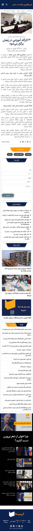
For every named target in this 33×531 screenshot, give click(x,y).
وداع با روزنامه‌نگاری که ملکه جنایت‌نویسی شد (20, 342)
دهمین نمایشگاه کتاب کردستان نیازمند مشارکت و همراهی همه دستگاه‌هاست (17, 409)
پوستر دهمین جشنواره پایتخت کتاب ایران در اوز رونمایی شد (16, 329)
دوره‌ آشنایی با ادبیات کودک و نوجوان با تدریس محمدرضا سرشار (17, 396)
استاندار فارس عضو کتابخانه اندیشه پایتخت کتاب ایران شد (17, 339)
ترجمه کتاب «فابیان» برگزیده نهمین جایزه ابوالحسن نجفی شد (16, 238)
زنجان (18, 11)
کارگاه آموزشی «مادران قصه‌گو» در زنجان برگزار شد (17, 318)
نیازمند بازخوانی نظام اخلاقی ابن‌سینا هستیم (20, 404)
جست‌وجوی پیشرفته (5, 521)
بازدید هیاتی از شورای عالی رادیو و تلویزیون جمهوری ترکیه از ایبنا (9, 484)
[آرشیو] (11, 526)
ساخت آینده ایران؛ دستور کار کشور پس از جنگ (8, 494)
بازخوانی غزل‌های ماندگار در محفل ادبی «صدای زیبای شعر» (16, 228)
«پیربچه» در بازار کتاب (25, 367)
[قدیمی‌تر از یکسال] (16, 258)
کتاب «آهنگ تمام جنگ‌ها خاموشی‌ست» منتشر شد (17, 232)
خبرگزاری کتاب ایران (19, 54)
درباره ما (17, 521)
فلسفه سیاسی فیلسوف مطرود (23, 383)
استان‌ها (23, 11)
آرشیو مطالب (28, 521)
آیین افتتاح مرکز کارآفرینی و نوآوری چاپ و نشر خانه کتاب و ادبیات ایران (16, 354)
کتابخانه (28, 154)
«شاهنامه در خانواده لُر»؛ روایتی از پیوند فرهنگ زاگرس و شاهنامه (16, 211)
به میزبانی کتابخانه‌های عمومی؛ (16, 36)
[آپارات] (22, 526)
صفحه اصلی (29, 11)
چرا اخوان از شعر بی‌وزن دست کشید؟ (22, 359)
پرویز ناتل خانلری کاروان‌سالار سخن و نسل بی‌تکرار (17, 220)
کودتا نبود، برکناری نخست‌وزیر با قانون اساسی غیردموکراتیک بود (18, 223)
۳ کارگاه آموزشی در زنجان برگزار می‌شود (16, 42)
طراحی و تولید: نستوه (14, 528)
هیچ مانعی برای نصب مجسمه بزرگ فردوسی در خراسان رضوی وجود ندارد (15, 216)
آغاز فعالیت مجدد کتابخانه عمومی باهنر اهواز (20, 374)
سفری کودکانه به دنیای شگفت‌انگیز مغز (21, 363)
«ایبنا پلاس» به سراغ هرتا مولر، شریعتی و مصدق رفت (18, 400)
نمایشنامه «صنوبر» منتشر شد (23, 350)
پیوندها (13, 521)
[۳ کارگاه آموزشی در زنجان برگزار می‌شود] (16, 23)
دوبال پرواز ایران (11, 459)
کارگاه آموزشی (19, 154)
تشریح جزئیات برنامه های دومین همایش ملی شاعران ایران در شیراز (16, 334)
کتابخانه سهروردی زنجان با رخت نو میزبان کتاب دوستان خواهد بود (17, 269)
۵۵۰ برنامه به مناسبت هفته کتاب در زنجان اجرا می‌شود (18, 294)
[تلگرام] (19, 526)
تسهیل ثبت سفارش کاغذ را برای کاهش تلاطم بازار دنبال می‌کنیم (17, 379)
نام (30, 170)
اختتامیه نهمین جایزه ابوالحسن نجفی (10, 471)
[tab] (21, 325)
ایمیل (29, 178)
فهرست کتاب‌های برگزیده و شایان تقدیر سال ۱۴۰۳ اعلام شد (16, 346)
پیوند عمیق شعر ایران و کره (24, 370)
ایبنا (22, 6)
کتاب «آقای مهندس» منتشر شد (21, 234)
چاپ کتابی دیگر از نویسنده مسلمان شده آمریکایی (19, 387)
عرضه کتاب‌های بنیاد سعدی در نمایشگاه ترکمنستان (18, 391)
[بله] (14, 526)
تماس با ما (23, 521)
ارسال (7, 195)
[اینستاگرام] (16, 526)
